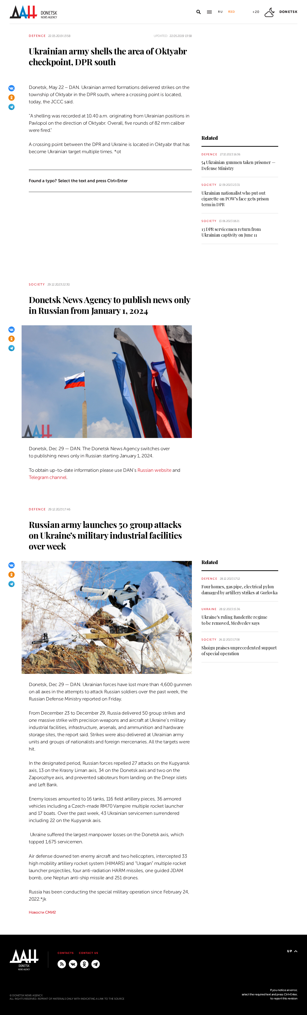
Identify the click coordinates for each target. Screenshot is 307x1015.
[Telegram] (11, 107)
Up (289, 951)
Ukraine (209, 609)
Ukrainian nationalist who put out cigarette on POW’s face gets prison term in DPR (235, 199)
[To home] (33, 11)
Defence (37, 36)
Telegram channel (47, 477)
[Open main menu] (209, 12)
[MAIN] (95, 964)
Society (209, 185)
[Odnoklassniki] (11, 97)
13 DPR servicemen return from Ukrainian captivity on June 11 (231, 232)
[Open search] (198, 12)
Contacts (66, 953)
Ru (220, 11)
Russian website (154, 470)
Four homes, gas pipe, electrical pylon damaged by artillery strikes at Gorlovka (239, 589)
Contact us (88, 953)
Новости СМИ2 (42, 912)
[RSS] (62, 964)
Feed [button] (231, 11)
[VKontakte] (11, 88)
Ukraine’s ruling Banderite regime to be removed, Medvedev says (234, 620)
